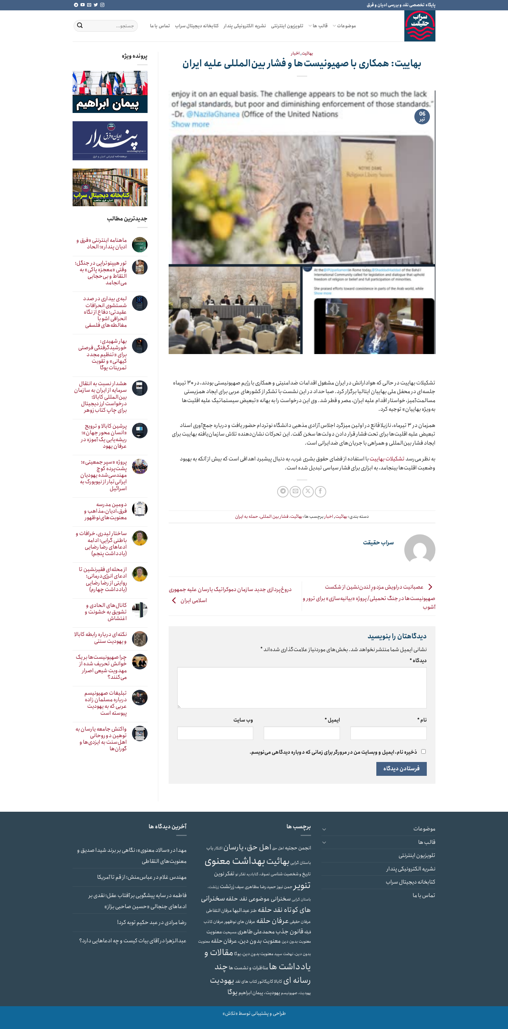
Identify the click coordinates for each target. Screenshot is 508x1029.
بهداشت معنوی (234, 861)
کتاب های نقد (246, 981)
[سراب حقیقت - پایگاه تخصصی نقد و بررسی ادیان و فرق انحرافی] (400, 25)
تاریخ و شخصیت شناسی (291, 874)
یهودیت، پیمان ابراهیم (259, 993)
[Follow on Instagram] (102, 5)
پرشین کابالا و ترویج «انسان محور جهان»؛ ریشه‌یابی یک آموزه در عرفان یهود (104, 436)
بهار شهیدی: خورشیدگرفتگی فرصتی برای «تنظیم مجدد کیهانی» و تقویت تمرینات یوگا (102, 354)
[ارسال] (80, 26)
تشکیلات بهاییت (387, 459)
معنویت (214, 932)
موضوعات (346, 25)
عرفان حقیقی (300, 921)
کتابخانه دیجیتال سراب (197, 25)
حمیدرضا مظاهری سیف (255, 886)
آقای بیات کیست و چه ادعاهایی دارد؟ (119, 940)
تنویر (302, 885)
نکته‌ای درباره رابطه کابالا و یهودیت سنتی (100, 637)
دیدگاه (418, 661)
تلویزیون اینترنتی (287, 25)
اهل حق (278, 848)
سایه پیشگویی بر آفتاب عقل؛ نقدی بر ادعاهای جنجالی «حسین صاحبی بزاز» (137, 901)
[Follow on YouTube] (83, 5)
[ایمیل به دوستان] (295, 491)
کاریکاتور (265, 981)
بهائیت (307, 53)
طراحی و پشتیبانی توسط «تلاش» (254, 1013)
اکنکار (218, 848)
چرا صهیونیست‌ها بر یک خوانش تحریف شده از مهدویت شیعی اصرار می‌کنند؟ (101, 667)
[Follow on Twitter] (96, 5)
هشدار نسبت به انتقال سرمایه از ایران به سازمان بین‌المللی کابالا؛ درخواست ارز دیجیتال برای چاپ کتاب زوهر (100, 396)
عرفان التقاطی (219, 910)
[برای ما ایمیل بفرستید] (89, 5)
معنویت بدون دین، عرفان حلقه (246, 940)
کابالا (278, 981)
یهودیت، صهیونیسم (296, 993)
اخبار (295, 53)
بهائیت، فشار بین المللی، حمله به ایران (268, 516)
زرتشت (227, 886)
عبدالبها (241, 910)
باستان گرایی (300, 863)
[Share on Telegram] (283, 491)
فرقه (307, 932)
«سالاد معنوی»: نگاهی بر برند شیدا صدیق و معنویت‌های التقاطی (132, 856)
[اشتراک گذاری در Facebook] (320, 491)
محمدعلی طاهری (256, 931)
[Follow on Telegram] (76, 5)
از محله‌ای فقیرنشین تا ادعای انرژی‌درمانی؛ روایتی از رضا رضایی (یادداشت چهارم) (103, 579)
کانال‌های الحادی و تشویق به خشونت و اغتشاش (106, 612)
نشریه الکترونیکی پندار (245, 25)
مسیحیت (230, 932)
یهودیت (222, 980)
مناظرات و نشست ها (248, 968)
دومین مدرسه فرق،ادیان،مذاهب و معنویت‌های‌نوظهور (105, 511)
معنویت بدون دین (296, 942)
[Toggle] (324, 829)
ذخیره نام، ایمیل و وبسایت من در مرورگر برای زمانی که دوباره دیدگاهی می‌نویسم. (333, 752)
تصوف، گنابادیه (258, 874)
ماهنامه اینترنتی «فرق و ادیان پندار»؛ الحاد (101, 243)
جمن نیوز (285, 887)
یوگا (232, 992)
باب (210, 848)
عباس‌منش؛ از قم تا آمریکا (125, 877)
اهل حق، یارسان (247, 847)
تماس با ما (160, 25)
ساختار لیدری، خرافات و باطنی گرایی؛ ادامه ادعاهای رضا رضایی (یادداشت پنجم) (101, 543)
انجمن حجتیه (298, 848)
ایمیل (332, 720)
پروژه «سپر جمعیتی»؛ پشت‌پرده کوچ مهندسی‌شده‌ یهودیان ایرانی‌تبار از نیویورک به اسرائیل (103, 475)
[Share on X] (308, 491)
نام (422, 720)
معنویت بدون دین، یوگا (253, 954)
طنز (254, 910)
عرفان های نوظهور (239, 921)
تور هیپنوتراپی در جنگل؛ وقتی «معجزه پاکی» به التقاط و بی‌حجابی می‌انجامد (101, 273)
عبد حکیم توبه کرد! (137, 922)
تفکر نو (240, 874)
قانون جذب (289, 931)
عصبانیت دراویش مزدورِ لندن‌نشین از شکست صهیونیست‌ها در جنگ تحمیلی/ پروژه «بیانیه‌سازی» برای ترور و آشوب (369, 597)
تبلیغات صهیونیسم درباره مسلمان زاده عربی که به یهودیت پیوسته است (105, 703)
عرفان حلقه (272, 920)
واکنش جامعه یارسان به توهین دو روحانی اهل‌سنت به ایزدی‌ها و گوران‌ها (101, 739)
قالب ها (320, 25)
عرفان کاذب (214, 921)
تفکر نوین (224, 873)
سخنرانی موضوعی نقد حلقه (258, 898)
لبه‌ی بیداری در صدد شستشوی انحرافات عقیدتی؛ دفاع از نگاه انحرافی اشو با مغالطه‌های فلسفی (105, 311)
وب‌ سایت (243, 720)
